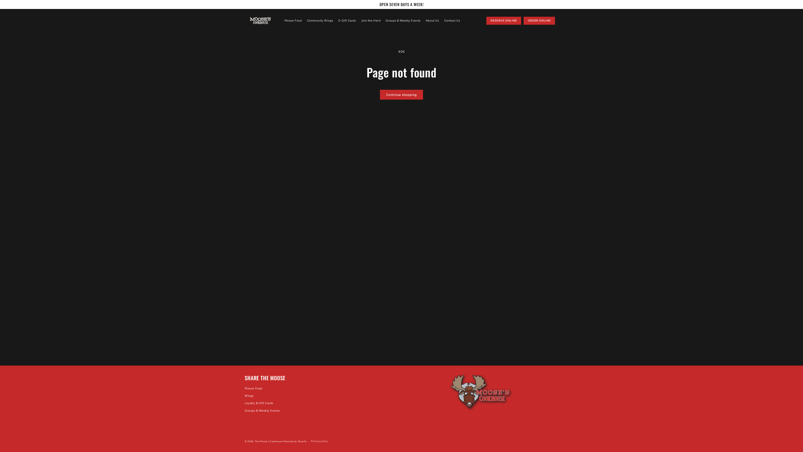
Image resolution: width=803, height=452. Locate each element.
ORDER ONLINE (539, 20)
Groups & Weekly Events (262, 410)
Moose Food (253, 388)
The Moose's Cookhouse (269, 441)
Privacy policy (319, 441)
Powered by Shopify (295, 441)
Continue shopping (401, 95)
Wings (249, 396)
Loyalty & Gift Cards (259, 403)
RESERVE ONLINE (504, 20)
